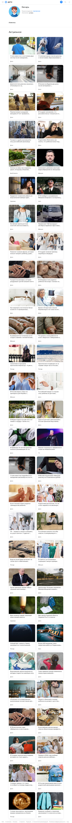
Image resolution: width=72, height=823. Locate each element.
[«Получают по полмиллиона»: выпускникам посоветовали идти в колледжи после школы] (22, 693)
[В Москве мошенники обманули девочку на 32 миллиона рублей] (50, 470)
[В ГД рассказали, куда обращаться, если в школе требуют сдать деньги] (22, 721)
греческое (36, 11)
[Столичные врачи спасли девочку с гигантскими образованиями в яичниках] (50, 50)
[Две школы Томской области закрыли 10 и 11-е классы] (50, 609)
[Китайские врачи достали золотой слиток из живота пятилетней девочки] (22, 218)
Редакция (28, 821)
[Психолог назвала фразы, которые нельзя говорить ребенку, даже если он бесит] (22, 246)
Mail (3, 821)
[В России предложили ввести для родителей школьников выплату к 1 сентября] (50, 777)
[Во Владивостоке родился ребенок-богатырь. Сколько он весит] (50, 274)
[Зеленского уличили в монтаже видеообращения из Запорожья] (50, 162)
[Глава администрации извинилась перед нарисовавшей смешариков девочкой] (50, 665)
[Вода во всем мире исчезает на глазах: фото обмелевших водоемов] (22, 553)
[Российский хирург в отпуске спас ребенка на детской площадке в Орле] (50, 386)
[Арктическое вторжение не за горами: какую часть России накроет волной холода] (50, 358)
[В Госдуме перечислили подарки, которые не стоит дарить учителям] (22, 749)
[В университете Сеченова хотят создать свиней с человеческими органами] (22, 330)
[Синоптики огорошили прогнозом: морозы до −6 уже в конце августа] (22, 358)
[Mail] (6, 2)
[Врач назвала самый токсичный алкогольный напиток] (22, 609)
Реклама (15, 821)
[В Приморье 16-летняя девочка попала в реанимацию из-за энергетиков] (22, 442)
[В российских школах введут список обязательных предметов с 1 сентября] (50, 721)
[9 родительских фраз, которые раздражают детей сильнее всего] (22, 274)
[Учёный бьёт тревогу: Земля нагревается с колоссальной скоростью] (22, 637)
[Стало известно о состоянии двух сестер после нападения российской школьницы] (22, 50)
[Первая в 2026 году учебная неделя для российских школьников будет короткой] (50, 749)
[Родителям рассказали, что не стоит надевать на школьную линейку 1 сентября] (50, 498)
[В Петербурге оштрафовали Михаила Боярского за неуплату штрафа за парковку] (50, 190)
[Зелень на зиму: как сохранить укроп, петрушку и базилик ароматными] (22, 162)
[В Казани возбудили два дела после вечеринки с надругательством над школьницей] (50, 78)
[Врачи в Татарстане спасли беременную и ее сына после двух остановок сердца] (50, 302)
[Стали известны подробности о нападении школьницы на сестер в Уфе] (22, 470)
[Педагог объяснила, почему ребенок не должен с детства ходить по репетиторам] (50, 693)
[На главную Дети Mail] (9, 2)
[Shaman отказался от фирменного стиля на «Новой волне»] (50, 442)
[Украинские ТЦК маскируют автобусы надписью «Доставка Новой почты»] (50, 218)
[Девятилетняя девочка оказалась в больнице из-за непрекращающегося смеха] (22, 78)
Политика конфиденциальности (57, 821)
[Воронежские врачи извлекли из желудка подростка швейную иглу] (22, 665)
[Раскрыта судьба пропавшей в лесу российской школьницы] (22, 134)
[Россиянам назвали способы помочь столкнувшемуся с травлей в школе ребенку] (50, 526)
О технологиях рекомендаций (40, 821)
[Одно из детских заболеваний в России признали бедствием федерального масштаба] (50, 414)
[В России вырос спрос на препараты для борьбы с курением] (22, 386)
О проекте (22, 821)
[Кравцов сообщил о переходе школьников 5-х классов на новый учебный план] (50, 805)
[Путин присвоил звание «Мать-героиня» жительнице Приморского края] (22, 581)
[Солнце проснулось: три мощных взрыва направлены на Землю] (22, 805)
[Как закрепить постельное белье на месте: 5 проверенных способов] (22, 302)
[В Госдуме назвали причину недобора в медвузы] (50, 246)
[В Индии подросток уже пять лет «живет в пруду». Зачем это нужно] (22, 414)
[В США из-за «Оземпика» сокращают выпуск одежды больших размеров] (50, 553)
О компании (8, 821)
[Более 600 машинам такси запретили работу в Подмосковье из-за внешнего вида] (50, 637)
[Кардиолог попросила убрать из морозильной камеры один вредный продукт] (22, 190)
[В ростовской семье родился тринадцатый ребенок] (22, 498)
